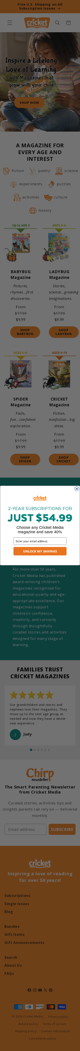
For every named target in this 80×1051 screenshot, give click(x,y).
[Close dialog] (77, 489)
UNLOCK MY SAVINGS (40, 551)
